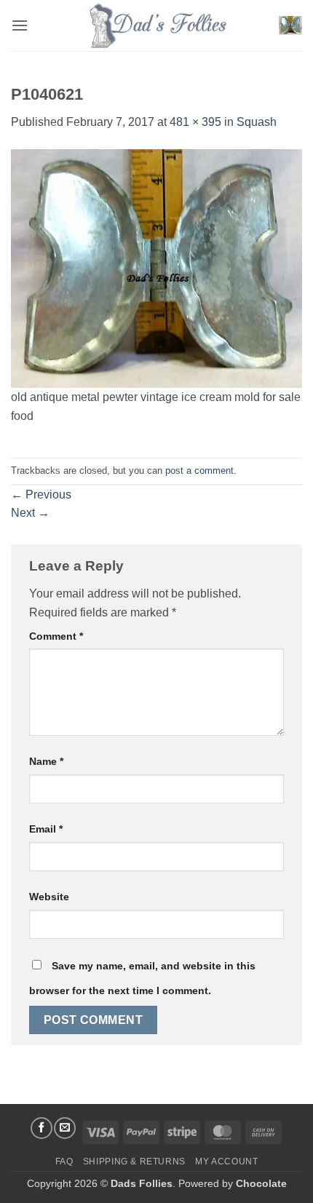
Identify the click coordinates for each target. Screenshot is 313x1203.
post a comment (199, 470)
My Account (226, 1161)
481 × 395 (195, 122)
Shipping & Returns (134, 1161)
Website (49, 896)
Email (46, 829)
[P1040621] (156, 267)
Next (30, 513)
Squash (257, 122)
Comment (56, 636)
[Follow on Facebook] (41, 1128)
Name (46, 761)
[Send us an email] (65, 1128)
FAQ (64, 1161)
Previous (41, 494)
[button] (19, 25)
